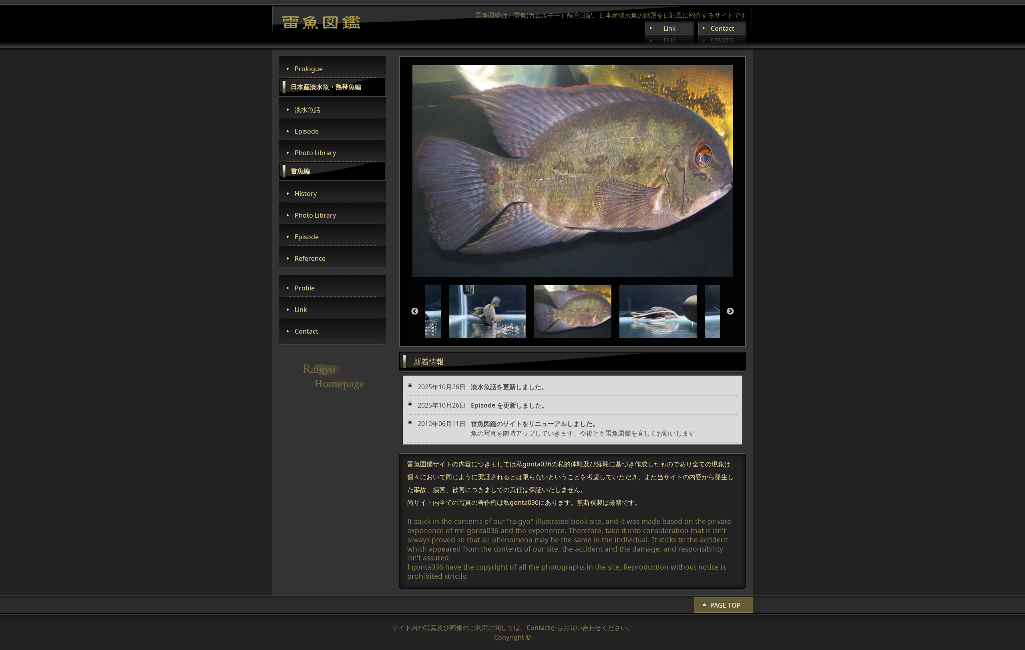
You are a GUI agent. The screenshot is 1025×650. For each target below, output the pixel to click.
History (306, 193)
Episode (307, 131)
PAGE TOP (725, 605)
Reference (310, 258)
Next (730, 312)
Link (669, 28)
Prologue (309, 68)
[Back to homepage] (321, 22)
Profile (305, 288)
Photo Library (315, 152)
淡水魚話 (307, 109)
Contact (722, 28)
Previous (415, 312)
